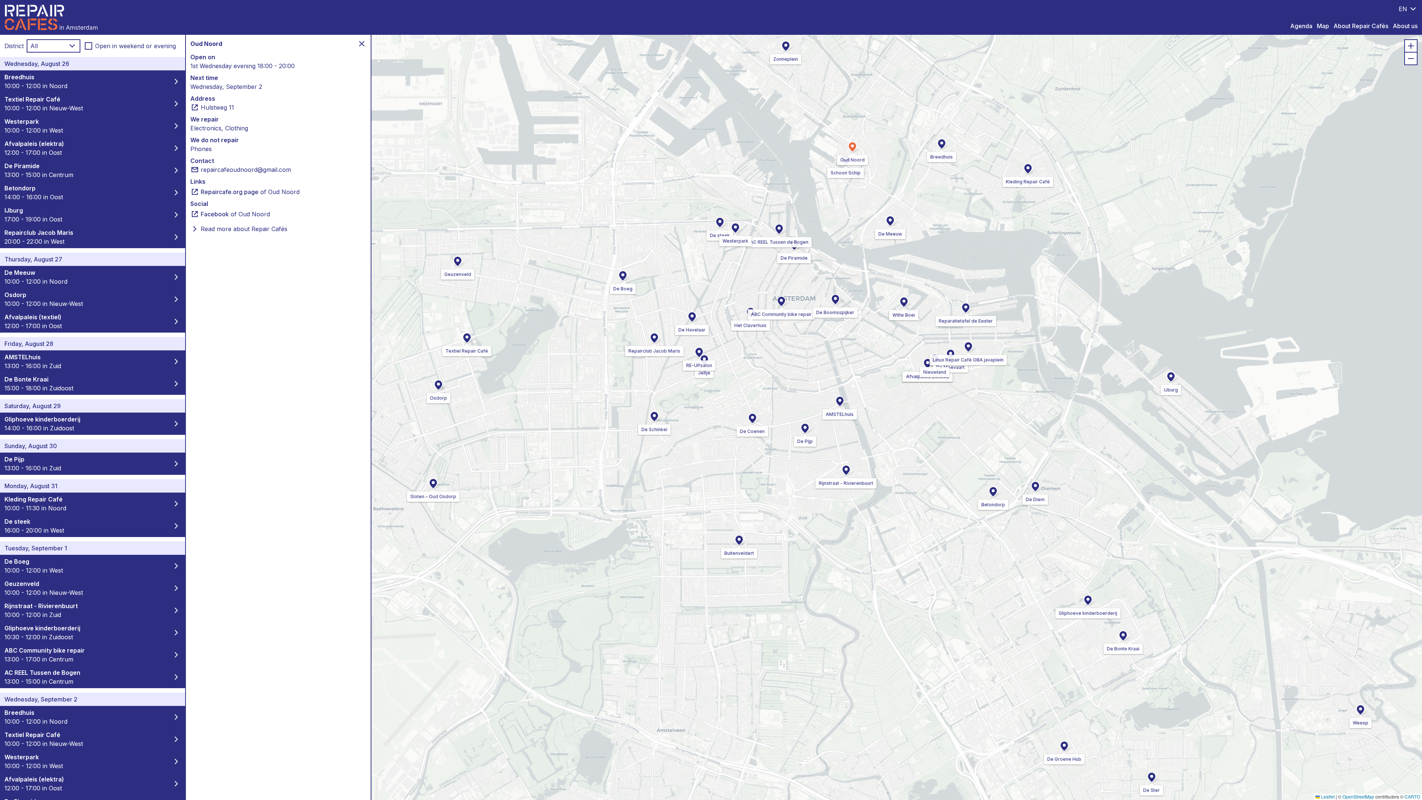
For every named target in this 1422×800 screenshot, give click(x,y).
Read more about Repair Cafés (244, 229)
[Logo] (51, 17)
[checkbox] (88, 46)
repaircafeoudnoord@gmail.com (246, 169)
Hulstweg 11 (217, 107)
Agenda (1301, 26)
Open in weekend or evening (135, 46)
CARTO (1412, 796)
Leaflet (1327, 796)
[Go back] (361, 43)
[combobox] (1408, 9)
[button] (781, 301)
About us (1405, 26)
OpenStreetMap (1358, 796)
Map (1323, 26)
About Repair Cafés (1360, 26)
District (14, 46)
